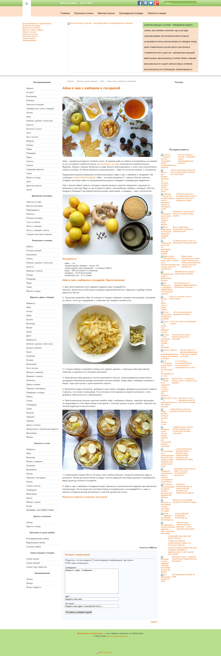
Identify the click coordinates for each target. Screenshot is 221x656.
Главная (65, 13)
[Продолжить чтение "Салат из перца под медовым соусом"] (165, 332)
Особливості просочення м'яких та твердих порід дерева (183, 214)
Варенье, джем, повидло (87, 81)
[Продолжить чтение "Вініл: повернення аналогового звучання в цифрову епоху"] (167, 238)
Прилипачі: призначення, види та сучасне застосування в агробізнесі (185, 472)
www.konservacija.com (117, 636)
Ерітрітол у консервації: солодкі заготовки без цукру (184, 501)
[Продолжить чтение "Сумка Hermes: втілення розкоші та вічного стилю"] (165, 424)
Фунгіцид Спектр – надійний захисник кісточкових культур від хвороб (184, 559)
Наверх (154, 622)
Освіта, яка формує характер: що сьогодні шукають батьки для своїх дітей (183, 172)
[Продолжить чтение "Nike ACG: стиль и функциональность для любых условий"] (170, 407)
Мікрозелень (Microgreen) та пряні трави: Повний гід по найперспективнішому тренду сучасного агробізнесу (191, 261)
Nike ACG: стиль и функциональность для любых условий (187, 400)
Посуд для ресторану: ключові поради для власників (181, 337)
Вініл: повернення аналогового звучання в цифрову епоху (183, 229)
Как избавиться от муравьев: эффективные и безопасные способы (185, 285)
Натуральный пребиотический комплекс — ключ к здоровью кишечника (185, 526)
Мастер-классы (106, 13)
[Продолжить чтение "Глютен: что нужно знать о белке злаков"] (165, 309)
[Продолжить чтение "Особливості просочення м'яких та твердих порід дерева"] (167, 224)
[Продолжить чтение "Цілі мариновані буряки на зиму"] (166, 581)
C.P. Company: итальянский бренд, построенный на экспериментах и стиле (185, 364)
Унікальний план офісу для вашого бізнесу (179, 537)
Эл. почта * (70, 604)
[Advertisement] (142, 273)
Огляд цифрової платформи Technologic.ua (182, 516)
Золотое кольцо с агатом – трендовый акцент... (169, 25)
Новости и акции (157, 13)
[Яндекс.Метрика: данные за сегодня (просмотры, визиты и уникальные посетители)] (103, 652)
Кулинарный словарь (131, 13)
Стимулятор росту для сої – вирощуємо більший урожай (185, 242)
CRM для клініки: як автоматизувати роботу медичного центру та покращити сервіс (186, 197)
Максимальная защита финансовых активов (168, 64)
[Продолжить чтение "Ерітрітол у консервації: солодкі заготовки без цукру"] (167, 511)
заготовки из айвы (109, 164)
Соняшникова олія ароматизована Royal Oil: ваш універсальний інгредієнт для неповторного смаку (184, 454)
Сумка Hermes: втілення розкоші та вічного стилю (180, 410)
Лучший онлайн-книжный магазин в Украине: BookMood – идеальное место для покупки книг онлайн (182, 551)
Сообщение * (71, 568)
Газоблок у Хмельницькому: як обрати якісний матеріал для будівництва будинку (185, 488)
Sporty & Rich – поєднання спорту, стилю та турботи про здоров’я (184, 381)
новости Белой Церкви (84, 177)
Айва (102, 81)
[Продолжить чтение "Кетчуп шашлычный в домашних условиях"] (167, 319)
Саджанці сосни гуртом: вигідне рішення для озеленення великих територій (183, 430)
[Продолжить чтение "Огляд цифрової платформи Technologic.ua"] (168, 520)
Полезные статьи (83, 13)
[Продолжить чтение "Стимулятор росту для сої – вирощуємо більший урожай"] (167, 254)
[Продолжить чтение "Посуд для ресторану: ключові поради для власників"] (166, 347)
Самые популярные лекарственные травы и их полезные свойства (179, 543)
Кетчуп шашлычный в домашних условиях (182, 313)
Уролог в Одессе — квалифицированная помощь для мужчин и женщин (189, 353)
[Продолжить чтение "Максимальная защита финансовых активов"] (168, 280)
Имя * (67, 596)
